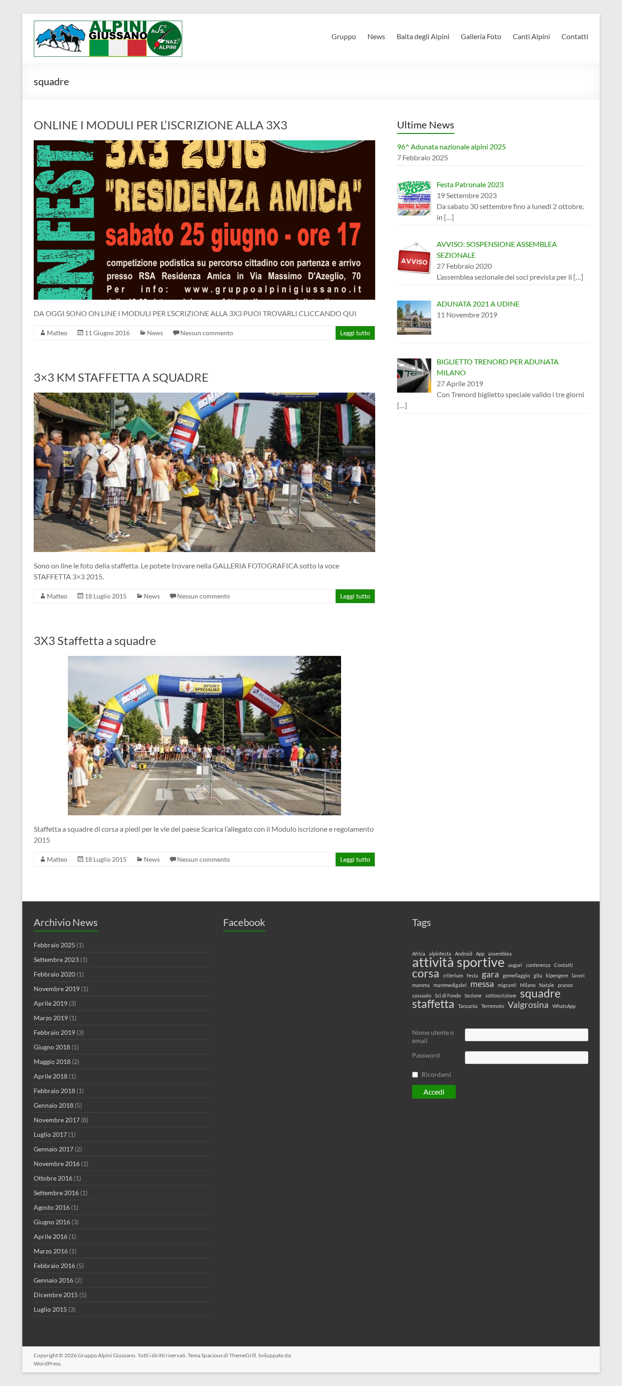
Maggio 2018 (52, 1061)
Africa (418, 953)
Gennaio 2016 (53, 1280)
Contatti (574, 36)
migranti (507, 985)
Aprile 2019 (50, 1003)
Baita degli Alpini (423, 36)
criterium (453, 975)
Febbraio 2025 (54, 945)
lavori (578, 975)
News (376, 36)
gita (538, 975)
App (480, 953)
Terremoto (492, 1006)
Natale (546, 985)
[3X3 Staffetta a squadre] (204, 660)
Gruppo (343, 36)
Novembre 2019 (57, 988)
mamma (421, 985)
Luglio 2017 (50, 1134)
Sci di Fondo (448, 995)
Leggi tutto (355, 333)
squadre (540, 993)
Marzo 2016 (51, 1251)
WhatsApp (564, 1006)
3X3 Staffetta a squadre (95, 640)
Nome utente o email (433, 1036)
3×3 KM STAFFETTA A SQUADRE (121, 377)
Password (426, 1055)
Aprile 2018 (50, 1076)
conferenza (538, 965)
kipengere (557, 975)
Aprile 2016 (50, 1236)
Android (463, 953)
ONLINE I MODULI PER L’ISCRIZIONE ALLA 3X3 (160, 125)
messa (482, 984)
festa (472, 975)
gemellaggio (516, 975)
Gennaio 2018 (53, 1105)
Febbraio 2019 (54, 1032)
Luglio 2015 (50, 1309)
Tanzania (468, 1006)
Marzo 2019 (51, 1018)
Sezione (473, 995)
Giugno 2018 (52, 1047)
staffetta (433, 1004)
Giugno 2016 (52, 1222)
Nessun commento (206, 333)
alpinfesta (440, 953)
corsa (425, 973)
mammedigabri (450, 985)
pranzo (565, 985)
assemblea (500, 953)
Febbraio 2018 (54, 1090)
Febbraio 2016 (54, 1265)
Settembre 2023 (56, 959)
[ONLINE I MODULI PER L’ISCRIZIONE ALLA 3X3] (204, 144)
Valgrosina (528, 1005)
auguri (515, 965)
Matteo (57, 333)
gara (490, 974)
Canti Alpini (531, 36)
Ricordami (436, 1074)
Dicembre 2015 (56, 1295)
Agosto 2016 (52, 1207)
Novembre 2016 (57, 1163)
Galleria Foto (481, 36)
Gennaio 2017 (53, 1149)
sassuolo (421, 995)
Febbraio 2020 (54, 974)
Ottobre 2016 (53, 1178)
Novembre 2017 (57, 1120)
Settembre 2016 (56, 1193)
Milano (527, 985)
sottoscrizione (500, 995)
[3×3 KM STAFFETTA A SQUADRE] (204, 397)
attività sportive (458, 962)
